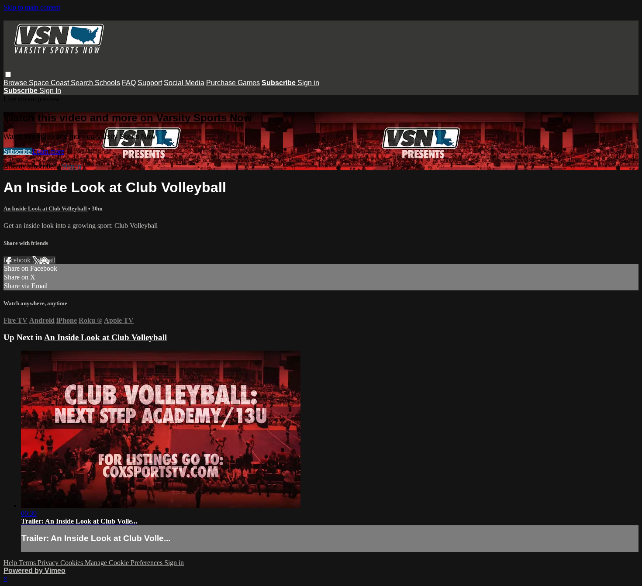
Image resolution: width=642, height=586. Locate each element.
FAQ (129, 82)
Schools (107, 82)
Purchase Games (233, 82)
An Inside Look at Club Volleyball (45, 208)
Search (83, 82)
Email (47, 260)
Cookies (72, 562)
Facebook (17, 260)
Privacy (49, 562)
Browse (16, 82)
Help (11, 562)
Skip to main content (31, 7)
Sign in (308, 82)
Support (150, 82)
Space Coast (50, 82)
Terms (28, 562)
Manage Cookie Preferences (124, 562)
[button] (8, 74)
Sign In (50, 90)
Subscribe (17, 151)
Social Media (184, 82)
